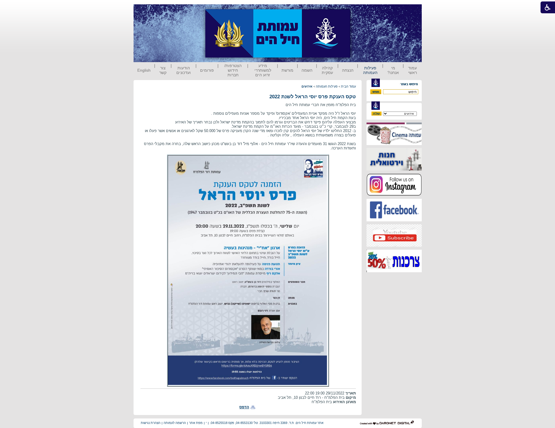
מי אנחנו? (393, 70)
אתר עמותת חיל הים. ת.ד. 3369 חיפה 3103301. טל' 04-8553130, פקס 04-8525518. (266, 423)
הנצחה (348, 70)
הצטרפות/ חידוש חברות (233, 70)
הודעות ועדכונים (183, 70)
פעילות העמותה (370, 70)
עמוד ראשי (412, 70)
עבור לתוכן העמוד (361, 10)
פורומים (207, 70)
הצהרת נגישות (150, 423)
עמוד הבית (348, 86)
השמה (306, 70)
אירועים (306, 86)
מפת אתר (196, 423)
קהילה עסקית (327, 70)
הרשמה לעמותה (175, 423)
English (144, 70)
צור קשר (162, 70)
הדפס (244, 407)
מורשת (287, 70)
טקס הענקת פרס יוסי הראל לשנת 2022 (312, 96)
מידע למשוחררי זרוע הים (262, 70)
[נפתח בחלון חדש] (394, 144)
